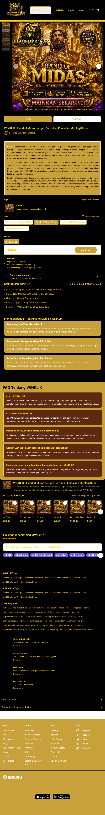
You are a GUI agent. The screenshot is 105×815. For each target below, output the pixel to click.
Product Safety (57, 747)
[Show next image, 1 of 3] (98, 66)
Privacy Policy (24, 784)
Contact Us (55, 756)
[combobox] (40, 10)
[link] (8, 555)
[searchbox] (52, 547)
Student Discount (11, 747)
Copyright (55, 752)
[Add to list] (15, 503)
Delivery (54, 730)
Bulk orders (8, 760)
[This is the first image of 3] (15, 66)
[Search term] (47, 10)
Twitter (84, 739)
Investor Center (32, 734)
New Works (8, 739)
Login (5, 752)
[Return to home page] (15, 10)
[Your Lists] (91, 10)
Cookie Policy (38, 784)
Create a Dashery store (33, 762)
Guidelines (55, 743)
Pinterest (85, 748)
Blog (5, 743)
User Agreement (10, 784)
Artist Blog (30, 756)
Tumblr (84, 743)
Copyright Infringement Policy (16, 707)
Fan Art (6, 734)
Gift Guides (8, 730)
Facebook (86, 735)
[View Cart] (98, 10)
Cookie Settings (58, 761)
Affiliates (29, 743)
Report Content (9, 699)
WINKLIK (11, 147)
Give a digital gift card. (32, 268)
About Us (29, 730)
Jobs (27, 752)
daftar (6, 756)
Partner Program (33, 739)
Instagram (86, 730)
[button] (6, 25)
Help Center (56, 739)
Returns (54, 734)
